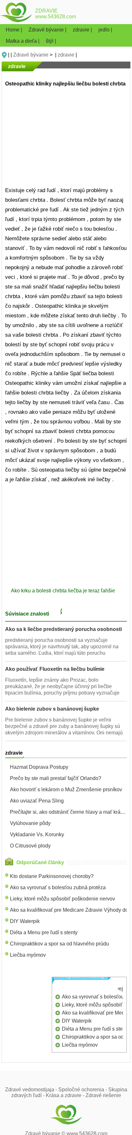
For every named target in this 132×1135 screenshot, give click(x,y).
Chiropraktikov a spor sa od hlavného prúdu (59, 943)
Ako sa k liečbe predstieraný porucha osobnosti (63, 629)
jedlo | (105, 29)
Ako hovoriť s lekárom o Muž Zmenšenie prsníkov (66, 789)
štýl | (51, 41)
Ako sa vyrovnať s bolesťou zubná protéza (58, 887)
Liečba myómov (28, 955)
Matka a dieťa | (23, 41)
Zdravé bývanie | (48, 29)
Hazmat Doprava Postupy (39, 767)
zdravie (66, 55)
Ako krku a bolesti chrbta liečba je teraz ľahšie (63, 590)
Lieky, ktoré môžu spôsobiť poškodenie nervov (62, 898)
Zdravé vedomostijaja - (31, 1089)
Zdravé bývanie (30, 55)
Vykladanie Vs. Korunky (37, 834)
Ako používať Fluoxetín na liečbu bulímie (54, 669)
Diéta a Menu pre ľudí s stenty (44, 932)
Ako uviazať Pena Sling (37, 800)
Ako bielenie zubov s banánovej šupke (52, 709)
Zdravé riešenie (103, 1095)
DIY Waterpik (25, 921)
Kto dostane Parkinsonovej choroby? (52, 876)
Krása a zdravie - (66, 1095)
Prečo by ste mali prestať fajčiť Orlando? (55, 778)
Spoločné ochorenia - (83, 1089)
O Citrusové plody (30, 845)
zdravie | (83, 29)
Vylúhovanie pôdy (30, 823)
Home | (14, 29)
